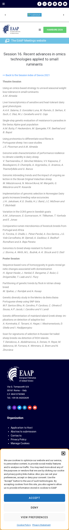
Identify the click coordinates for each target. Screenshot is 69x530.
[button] (63, 453)
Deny (34, 507)
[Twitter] (50, 4)
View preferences (34, 517)
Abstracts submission (23, 431)
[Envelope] (65, 4)
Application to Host (22, 427)
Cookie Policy (24, 525)
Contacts (16, 435)
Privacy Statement (41, 525)
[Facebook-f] (39, 4)
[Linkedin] (55, 4)
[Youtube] (60, 4)
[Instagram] (44, 4)
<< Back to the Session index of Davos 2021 (26, 75)
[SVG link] (21, 374)
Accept (34, 498)
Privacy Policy (18, 439)
